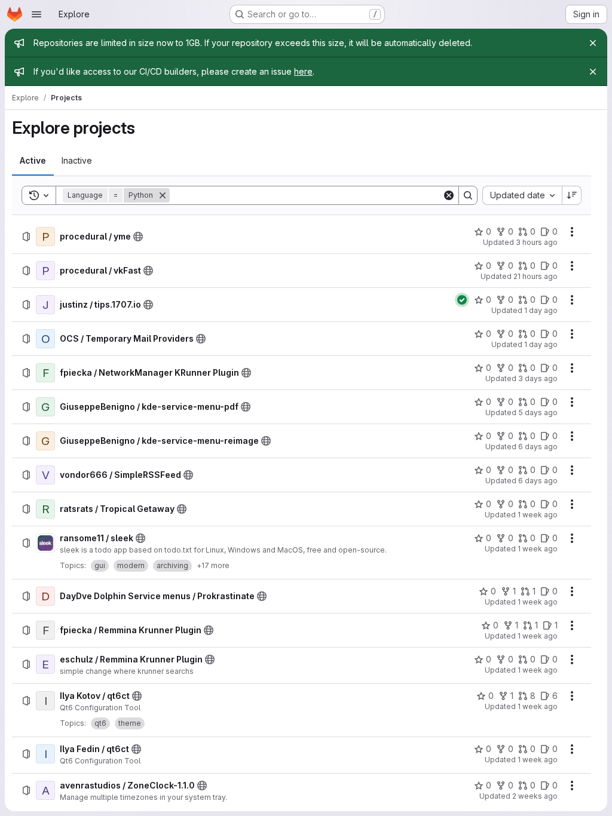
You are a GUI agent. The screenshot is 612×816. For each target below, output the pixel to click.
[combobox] (522, 195)
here (303, 71)
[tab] (33, 161)
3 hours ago (537, 242)
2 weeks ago (535, 796)
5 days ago (538, 412)
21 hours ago (535, 276)
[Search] (468, 195)
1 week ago (538, 514)
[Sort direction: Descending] (572, 195)
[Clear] (449, 195)
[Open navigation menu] (36, 14)
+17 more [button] (213, 565)
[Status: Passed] (462, 300)
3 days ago (538, 378)
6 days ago (538, 446)
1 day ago (541, 310)
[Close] (593, 43)
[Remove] (162, 195)
